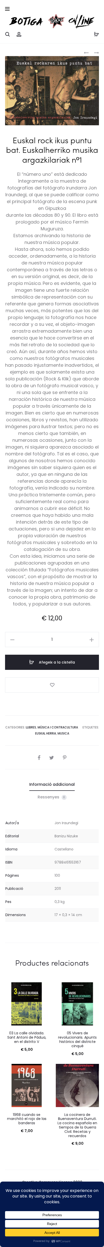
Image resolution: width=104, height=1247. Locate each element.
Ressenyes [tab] (51, 797)
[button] (12, 639)
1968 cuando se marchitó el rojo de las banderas (26, 1119)
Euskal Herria (45, 733)
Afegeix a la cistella (56, 662)
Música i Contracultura (58, 727)
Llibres (31, 727)
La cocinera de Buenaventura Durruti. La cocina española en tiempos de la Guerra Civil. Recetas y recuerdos (77, 1125)
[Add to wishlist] (52, 685)
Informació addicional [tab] (52, 784)
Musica (63, 733)
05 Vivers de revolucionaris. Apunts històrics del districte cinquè (77, 1039)
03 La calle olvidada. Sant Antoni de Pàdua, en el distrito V (26, 1037)
